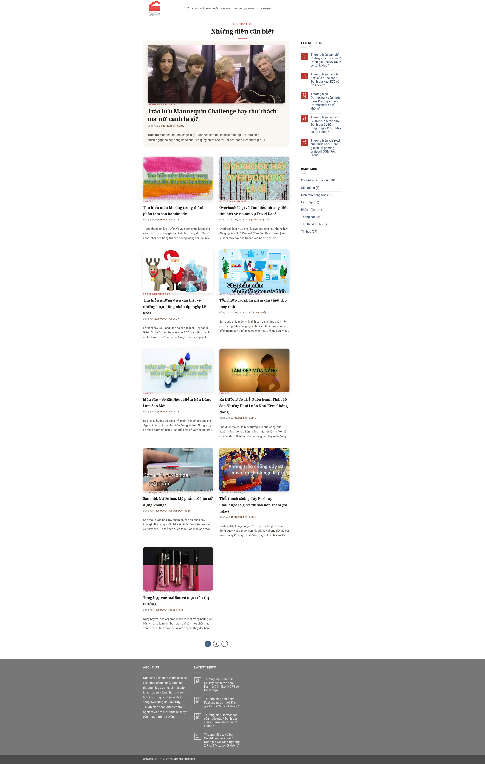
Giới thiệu (263, 8)
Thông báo (308, 217)
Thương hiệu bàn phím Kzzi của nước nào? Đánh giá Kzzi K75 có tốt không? (326, 80)
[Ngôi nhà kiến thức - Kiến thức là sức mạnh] (162, 8)
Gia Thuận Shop (244, 8)
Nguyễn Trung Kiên (259, 219)
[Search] (188, 8)
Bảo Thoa (178, 610)
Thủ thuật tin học (312, 224)
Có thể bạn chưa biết (162, 104)
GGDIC (181, 126)
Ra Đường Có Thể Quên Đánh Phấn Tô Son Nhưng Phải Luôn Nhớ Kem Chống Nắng (253, 405)
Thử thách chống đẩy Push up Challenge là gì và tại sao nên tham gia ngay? (253, 504)
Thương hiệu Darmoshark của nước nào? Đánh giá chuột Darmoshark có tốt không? (325, 101)
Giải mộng (308, 188)
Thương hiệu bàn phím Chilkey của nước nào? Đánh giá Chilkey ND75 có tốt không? (326, 60)
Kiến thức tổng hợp (205, 8)
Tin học (226, 8)
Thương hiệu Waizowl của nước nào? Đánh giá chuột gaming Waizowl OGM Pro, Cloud (325, 148)
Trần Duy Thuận (258, 312)
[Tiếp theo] (224, 644)
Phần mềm (254, 294)
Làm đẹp (148, 201)
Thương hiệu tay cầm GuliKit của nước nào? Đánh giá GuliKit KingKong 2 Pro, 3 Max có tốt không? (326, 124)
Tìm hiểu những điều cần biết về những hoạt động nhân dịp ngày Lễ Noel (174, 306)
